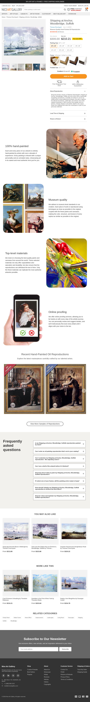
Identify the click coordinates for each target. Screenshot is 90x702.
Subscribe (65, 649)
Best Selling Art (59, 14)
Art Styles (14, 14)
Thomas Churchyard (12, 17)
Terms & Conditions (67, 679)
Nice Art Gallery (12, 9)
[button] (4, 41)
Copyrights (47, 684)
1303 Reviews (60, 31)
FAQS (62, 672)
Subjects (24, 14)
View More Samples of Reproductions (45, 424)
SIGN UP (80, 5)
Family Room (6, 617)
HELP (13, 5)
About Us (47, 669)
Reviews (46, 677)
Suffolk (4, 621)
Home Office (28, 617)
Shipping (80, 617)
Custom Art (46, 14)
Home (3, 17)
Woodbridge (14, 621)
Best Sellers (31, 672)
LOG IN (86, 5)
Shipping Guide (82, 672)
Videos (46, 682)
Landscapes (50, 617)
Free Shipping (75, 9)
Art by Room (34, 14)
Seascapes (71, 617)
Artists (4, 14)
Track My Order (82, 669)
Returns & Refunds (67, 674)
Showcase (72, 14)
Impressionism (39, 617)
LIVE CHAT (21, 5)
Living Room (61, 617)
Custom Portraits (32, 669)
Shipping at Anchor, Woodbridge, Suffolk (30, 17)
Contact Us (64, 669)
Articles (46, 679)
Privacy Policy (65, 677)
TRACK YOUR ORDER (70, 5)
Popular (29, 674)
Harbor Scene (17, 617)
